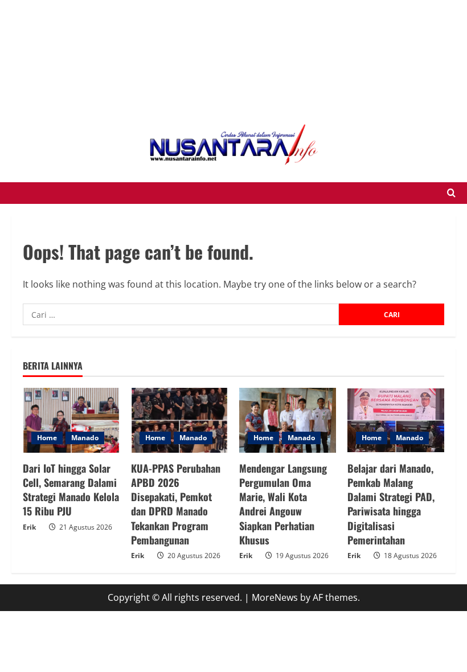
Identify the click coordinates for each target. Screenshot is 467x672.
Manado (85, 437)
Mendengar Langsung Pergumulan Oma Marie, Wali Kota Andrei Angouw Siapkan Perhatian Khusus (283, 504)
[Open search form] (451, 193)
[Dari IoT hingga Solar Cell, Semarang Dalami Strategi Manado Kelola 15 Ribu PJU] (71, 420)
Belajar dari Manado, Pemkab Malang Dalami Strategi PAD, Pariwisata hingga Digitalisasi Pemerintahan (391, 504)
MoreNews (275, 597)
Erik (29, 527)
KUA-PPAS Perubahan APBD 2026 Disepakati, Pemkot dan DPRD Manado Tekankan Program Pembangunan (175, 504)
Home (47, 437)
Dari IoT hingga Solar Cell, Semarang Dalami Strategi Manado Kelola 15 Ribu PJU (71, 490)
